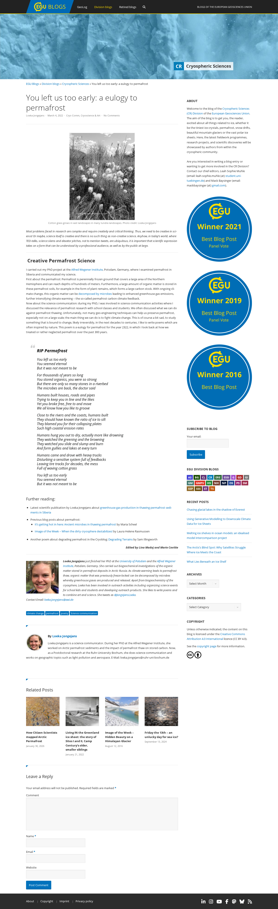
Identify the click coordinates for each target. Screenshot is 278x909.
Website (31, 867)
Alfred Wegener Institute (87, 270)
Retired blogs (127, 7)
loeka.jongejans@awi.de (58, 600)
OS (231, 483)
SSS (198, 489)
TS (212, 489)
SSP (190, 489)
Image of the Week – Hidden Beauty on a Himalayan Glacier (119, 737)
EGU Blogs (32, 84)
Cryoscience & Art (90, 115)
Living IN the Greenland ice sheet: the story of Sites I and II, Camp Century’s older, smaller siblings (82, 741)
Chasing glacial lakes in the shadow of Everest (216, 510)
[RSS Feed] (250, 901)
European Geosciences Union (233, 6)
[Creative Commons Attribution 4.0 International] (190, 657)
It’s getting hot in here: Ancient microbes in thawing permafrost (75, 524)
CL (203, 477)
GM (190, 483)
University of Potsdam (132, 561)
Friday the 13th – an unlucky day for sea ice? (161, 735)
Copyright (46, 901)
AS (190, 477)
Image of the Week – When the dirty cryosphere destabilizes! (74, 531)
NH (216, 483)
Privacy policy (84, 901)
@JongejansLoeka (125, 595)
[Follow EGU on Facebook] (226, 901)
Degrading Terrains (120, 539)
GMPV (200, 483)
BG (197, 477)
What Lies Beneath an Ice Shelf (206, 562)
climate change (35, 613)
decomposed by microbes (95, 294)
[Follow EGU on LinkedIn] (203, 901)
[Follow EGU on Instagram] (211, 901)
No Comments (112, 115)
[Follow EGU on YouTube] (219, 901)
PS (238, 483)
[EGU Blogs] (50, 12)
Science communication (84, 613)
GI (246, 477)
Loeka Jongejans (35, 115)
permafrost (52, 613)
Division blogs (103, 7)
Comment (32, 795)
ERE (217, 477)
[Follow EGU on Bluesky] (242, 901)
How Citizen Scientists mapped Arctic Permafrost (41, 737)
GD (240, 477)
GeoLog (82, 7)
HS (209, 483)
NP (224, 483)
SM (245, 483)
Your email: (194, 436)
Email (29, 852)
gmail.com (218, 185)
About (30, 901)
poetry (64, 613)
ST (205, 489)
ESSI (226, 477)
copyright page (206, 646)
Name (30, 836)
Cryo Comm (72, 115)
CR (210, 477)
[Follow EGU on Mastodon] (234, 901)
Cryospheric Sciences (75, 84)
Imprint (64, 901)
